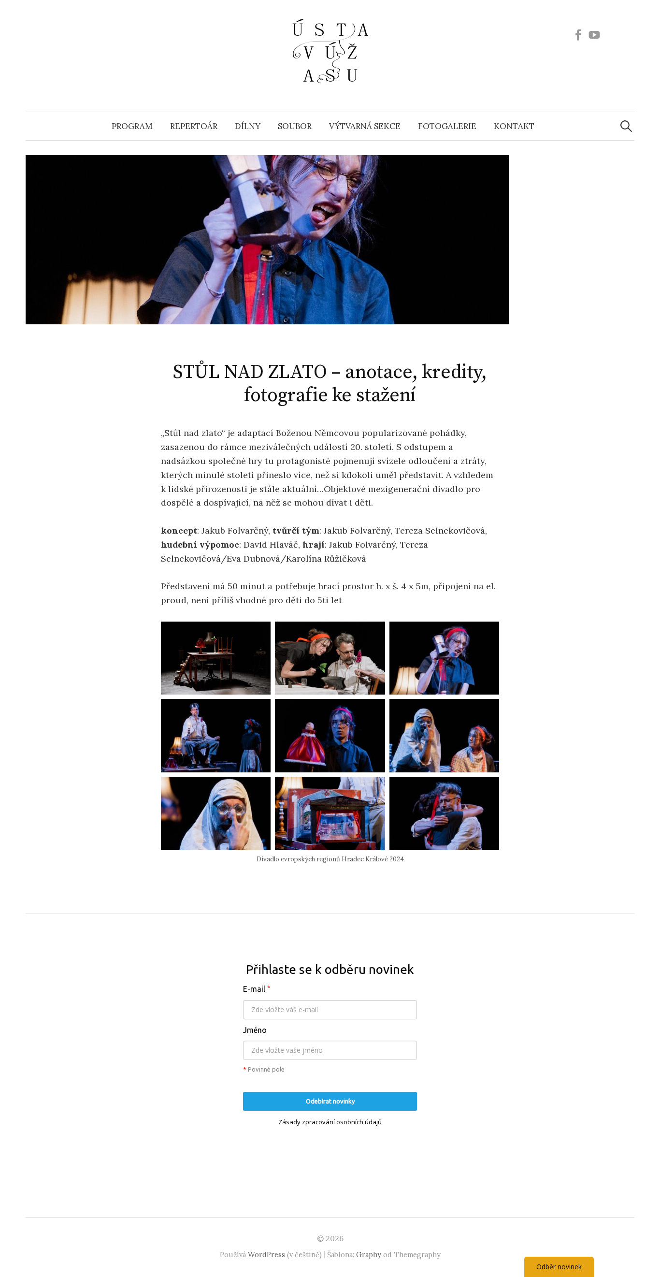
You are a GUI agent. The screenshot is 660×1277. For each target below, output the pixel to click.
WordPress (266, 1254)
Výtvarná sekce (365, 126)
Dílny (247, 126)
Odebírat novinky (330, 1101)
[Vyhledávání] (626, 126)
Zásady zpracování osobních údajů (330, 1121)
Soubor (295, 126)
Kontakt (514, 126)
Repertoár (193, 126)
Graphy (368, 1254)
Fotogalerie (447, 126)
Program (132, 126)
